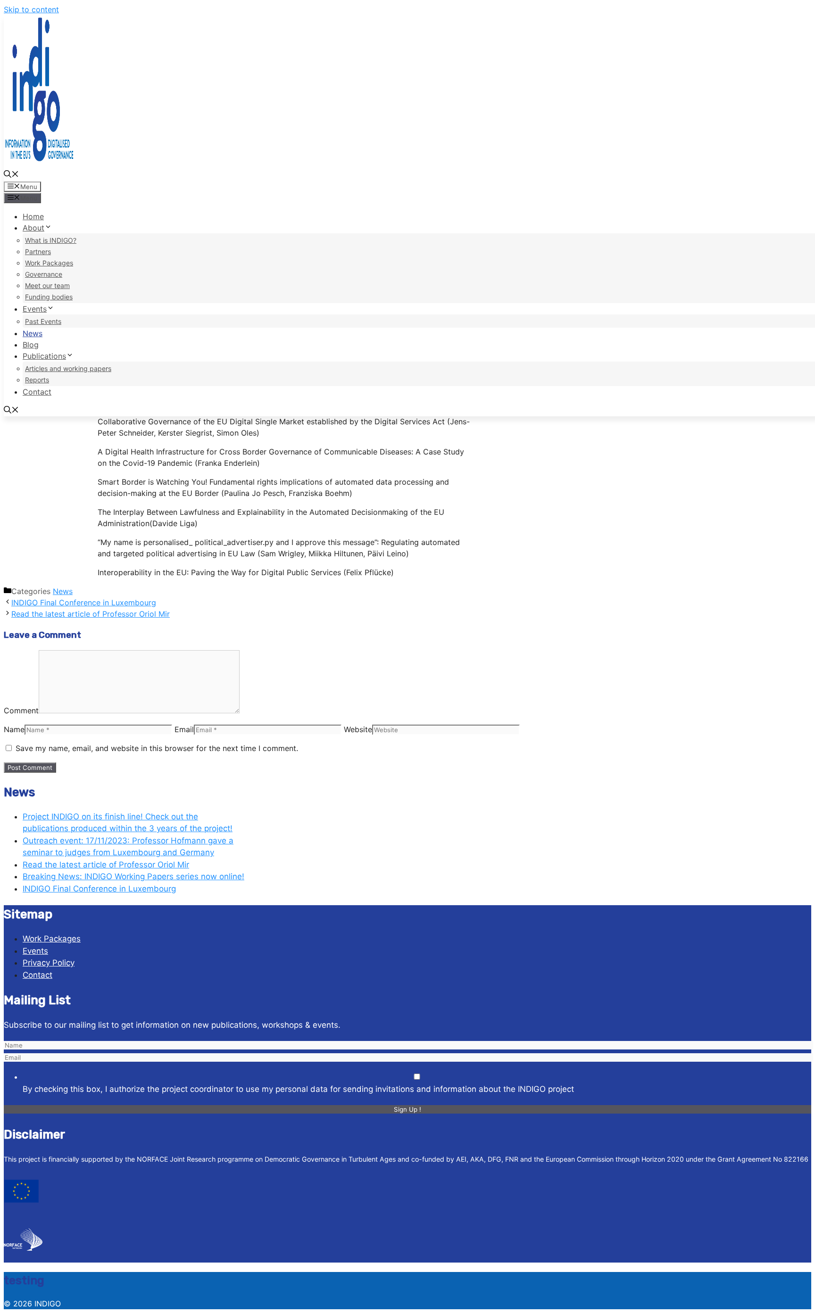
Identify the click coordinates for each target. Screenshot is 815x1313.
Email (184, 729)
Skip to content (31, 9)
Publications (44, 356)
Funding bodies (49, 297)
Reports (37, 380)
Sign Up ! (407, 1109)
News (32, 333)
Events (35, 309)
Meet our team (47, 285)
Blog (31, 344)
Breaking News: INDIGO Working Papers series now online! (133, 876)
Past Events (43, 321)
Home (33, 216)
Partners (38, 252)
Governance (43, 274)
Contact (37, 391)
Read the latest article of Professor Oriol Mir (90, 614)
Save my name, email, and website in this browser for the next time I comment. (157, 748)
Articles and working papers (68, 368)
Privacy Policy (49, 962)
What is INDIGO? (50, 240)
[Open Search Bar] (11, 175)
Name (14, 729)
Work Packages (49, 263)
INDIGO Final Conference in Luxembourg (83, 602)
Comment (21, 710)
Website (358, 729)
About (33, 227)
